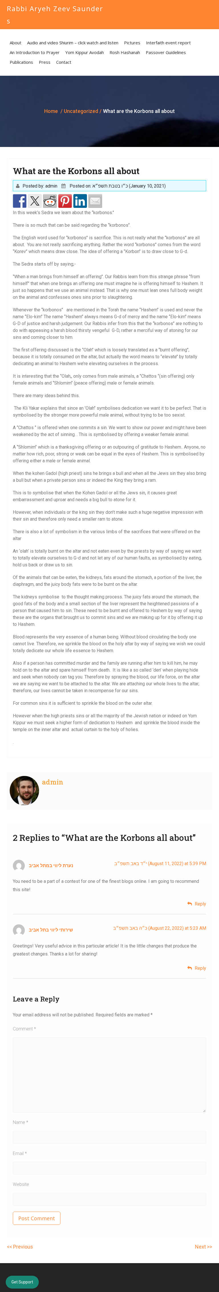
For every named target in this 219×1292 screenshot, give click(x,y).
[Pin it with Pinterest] (65, 201)
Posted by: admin (40, 186)
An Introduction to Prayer (35, 52)
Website (21, 1184)
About (15, 42)
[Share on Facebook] (20, 201)
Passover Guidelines (166, 52)
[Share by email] (95, 201)
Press (44, 62)
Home (51, 111)
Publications (21, 62)
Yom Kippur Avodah (84, 52)
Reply (200, 904)
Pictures (132, 42)
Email (20, 1153)
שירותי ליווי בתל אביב (51, 930)
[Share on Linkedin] (80, 201)
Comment (24, 1029)
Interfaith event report (168, 42)
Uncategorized (81, 111)
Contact (63, 62)
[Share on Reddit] (50, 201)
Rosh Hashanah (125, 52)
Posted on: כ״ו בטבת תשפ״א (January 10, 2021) (118, 186)
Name (20, 1122)
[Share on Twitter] (35, 201)
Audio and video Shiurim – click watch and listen (72, 42)
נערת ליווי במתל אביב (51, 865)
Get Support (22, 1282)
